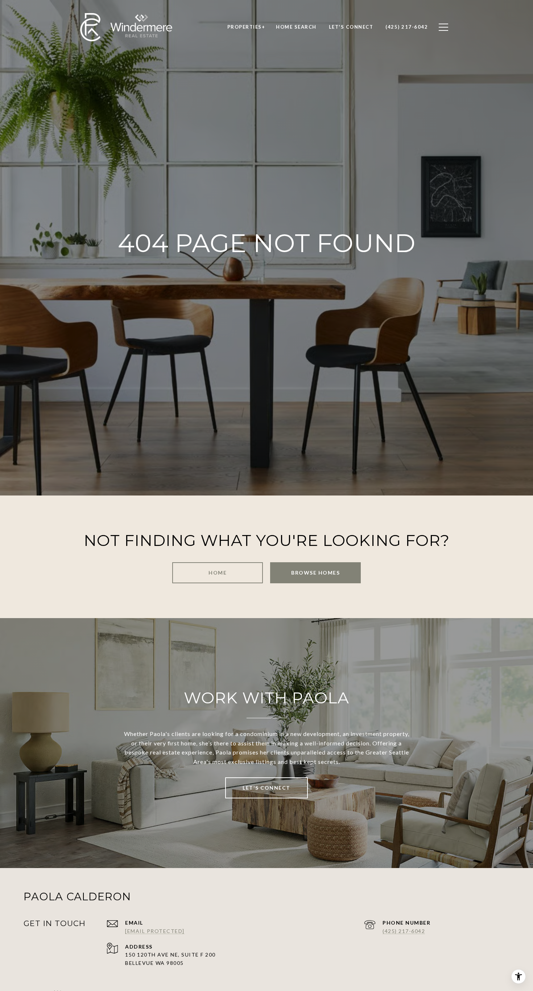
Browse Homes (315, 572)
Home (217, 572)
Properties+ (246, 27)
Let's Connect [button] (266, 788)
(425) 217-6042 (404, 931)
